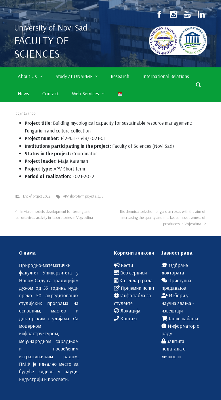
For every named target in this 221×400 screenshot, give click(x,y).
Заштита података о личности (173, 348)
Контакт (129, 318)
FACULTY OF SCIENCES (41, 46)
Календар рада (136, 280)
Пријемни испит (138, 288)
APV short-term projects (79, 196)
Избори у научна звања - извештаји (177, 303)
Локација (130, 310)
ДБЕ (100, 196)
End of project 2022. (37, 196)
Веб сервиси (133, 272)
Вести (127, 265)
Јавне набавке (183, 318)
